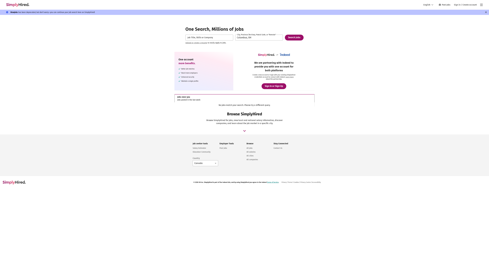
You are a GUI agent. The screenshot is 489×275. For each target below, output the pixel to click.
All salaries (251, 152)
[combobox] (209, 37)
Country (196, 158)
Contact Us (278, 148)
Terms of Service (273, 182)
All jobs (250, 148)
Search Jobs (294, 37)
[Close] (486, 12)
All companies (252, 160)
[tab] (244, 98)
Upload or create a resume (196, 43)
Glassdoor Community (201, 152)
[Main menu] (481, 4)
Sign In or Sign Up (274, 86)
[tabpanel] (244, 105)
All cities (250, 156)
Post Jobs (446, 5)
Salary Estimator (199, 148)
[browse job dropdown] (244, 130)
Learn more (290, 77)
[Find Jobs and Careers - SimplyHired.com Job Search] (17, 5)
